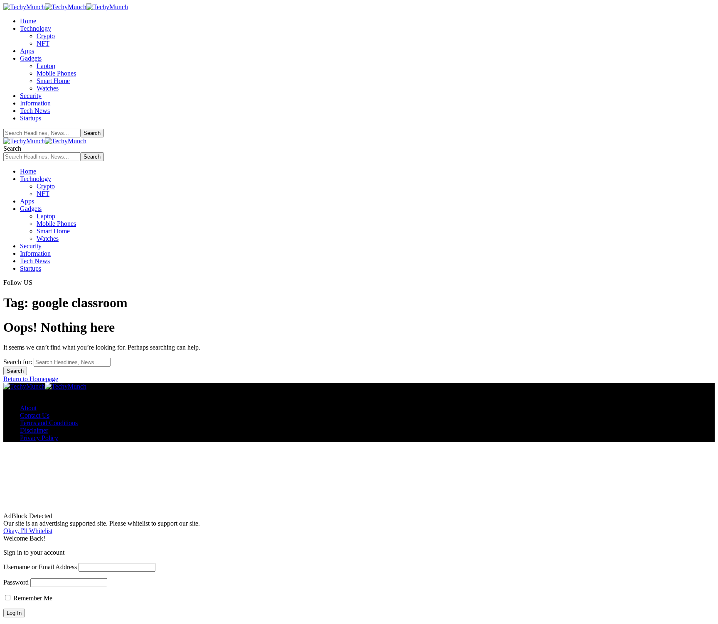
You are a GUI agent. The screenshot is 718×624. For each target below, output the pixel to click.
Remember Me (32, 598)
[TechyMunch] (65, 6)
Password (16, 582)
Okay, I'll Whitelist (27, 530)
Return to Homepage (30, 378)
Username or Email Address (40, 566)
